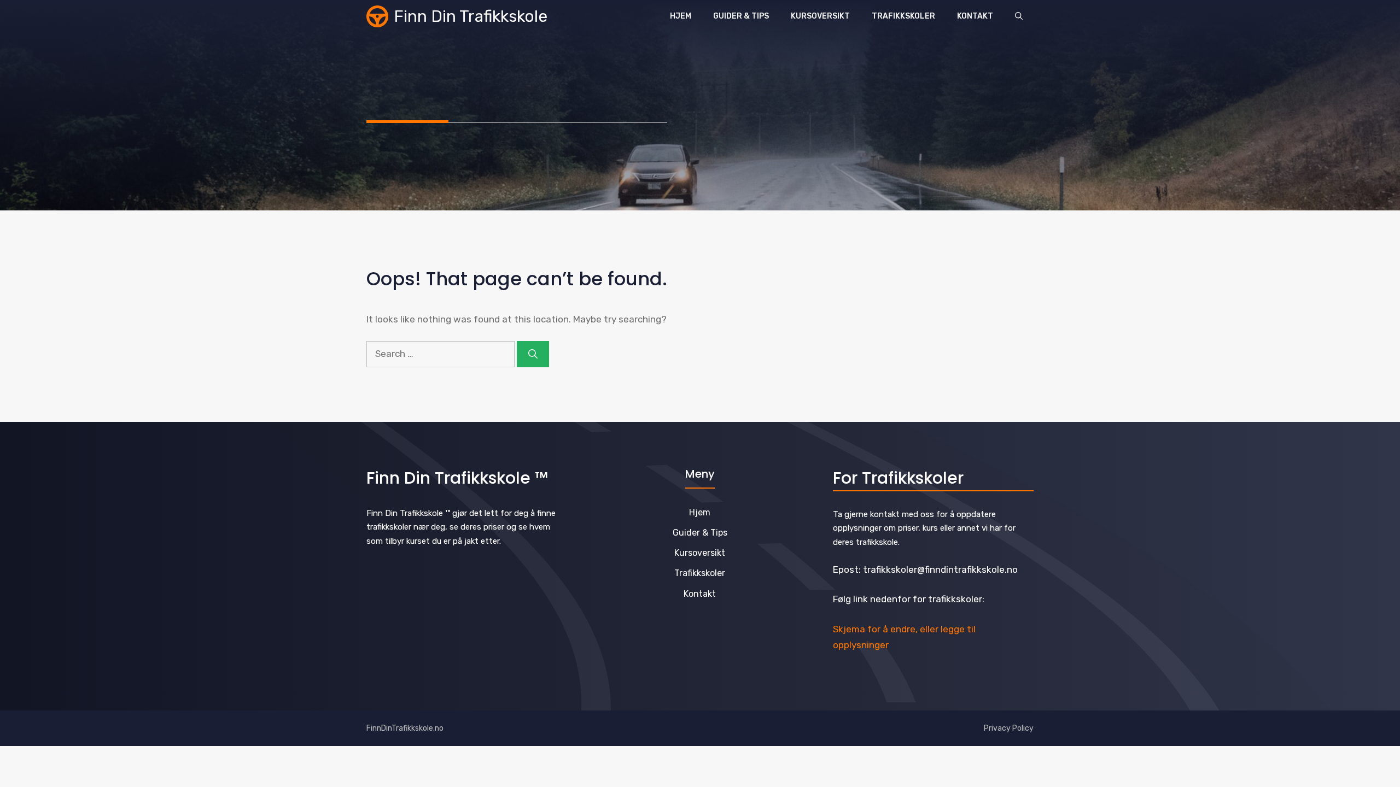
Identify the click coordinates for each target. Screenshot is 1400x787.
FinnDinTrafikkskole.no (405, 728)
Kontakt (975, 16)
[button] (1019, 16)
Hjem (680, 16)
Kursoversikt (820, 16)
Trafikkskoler (903, 16)
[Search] (533, 354)
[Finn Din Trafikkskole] (377, 16)
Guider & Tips (741, 16)
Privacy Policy (1009, 728)
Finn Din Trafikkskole (470, 16)
